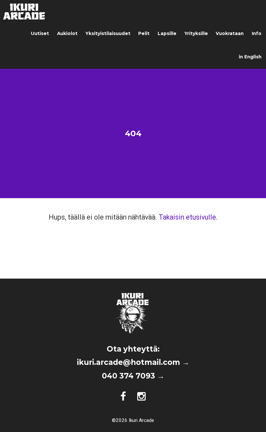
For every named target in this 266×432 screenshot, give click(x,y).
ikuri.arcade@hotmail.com (128, 362)
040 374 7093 (128, 375)
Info (256, 33)
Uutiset (40, 33)
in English (250, 56)
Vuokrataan (230, 33)
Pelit (144, 33)
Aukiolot (67, 33)
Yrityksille (196, 33)
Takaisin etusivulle (187, 217)
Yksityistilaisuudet (107, 33)
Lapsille (167, 33)
